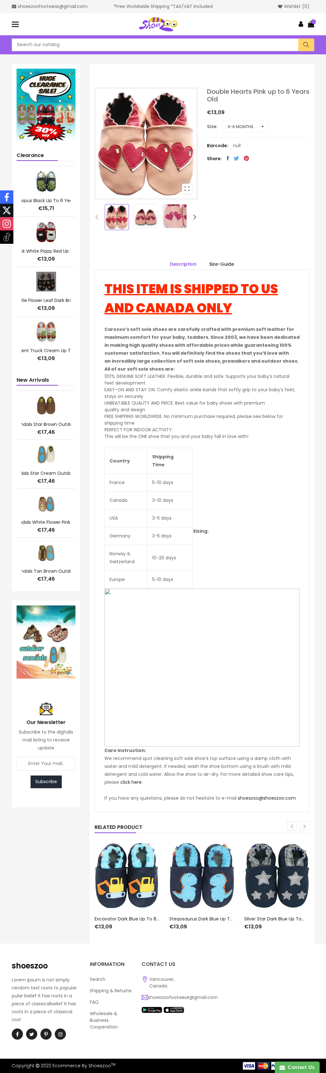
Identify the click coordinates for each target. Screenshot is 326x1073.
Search (97, 979)
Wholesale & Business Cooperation (104, 1020)
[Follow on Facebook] (6, 197)
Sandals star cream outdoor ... (46, 473)
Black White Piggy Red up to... (46, 251)
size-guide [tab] (221, 264)
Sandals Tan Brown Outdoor (46, 571)
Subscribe (46, 781)
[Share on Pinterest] (246, 158)
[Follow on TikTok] (6, 237)
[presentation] (96, 217)
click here (131, 782)
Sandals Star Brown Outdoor (46, 424)
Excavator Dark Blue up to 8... (127, 919)
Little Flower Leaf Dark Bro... (46, 300)
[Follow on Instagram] (6, 223)
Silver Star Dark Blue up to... (274, 919)
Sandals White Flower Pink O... (46, 522)
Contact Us (300, 1067)
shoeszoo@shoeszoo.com (267, 798)
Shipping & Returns (110, 991)
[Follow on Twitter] (6, 210)
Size (211, 126)
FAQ (94, 1002)
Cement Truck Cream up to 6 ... (46, 350)
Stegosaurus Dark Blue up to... (202, 919)
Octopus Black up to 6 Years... (46, 200)
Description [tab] (183, 264)
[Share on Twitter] (236, 158)
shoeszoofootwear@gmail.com (183, 997)
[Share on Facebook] (228, 158)
